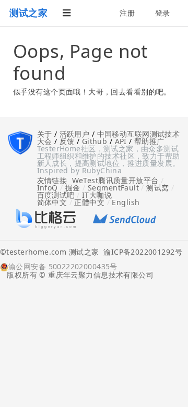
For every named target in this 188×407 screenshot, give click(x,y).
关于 (44, 134)
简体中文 (52, 202)
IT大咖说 (97, 195)
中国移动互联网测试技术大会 (108, 137)
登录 (162, 13)
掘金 (72, 188)
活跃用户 (75, 134)
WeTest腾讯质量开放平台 (115, 180)
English (125, 202)
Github (95, 141)
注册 (127, 13)
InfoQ (47, 188)
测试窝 (157, 188)
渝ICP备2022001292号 (140, 252)
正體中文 (89, 202)
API (121, 141)
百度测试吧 (56, 195)
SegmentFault (113, 188)
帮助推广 (149, 141)
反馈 (67, 141)
